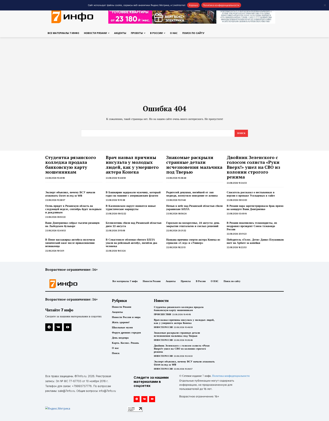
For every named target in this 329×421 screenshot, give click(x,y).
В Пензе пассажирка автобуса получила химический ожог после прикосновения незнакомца (70, 243)
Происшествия (162, 314)
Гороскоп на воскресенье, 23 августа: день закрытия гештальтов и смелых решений (192, 224)
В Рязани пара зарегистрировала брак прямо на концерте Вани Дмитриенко (255, 207)
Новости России (163, 327)
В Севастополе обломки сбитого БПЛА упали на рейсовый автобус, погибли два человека (131, 243)
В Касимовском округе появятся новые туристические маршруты (131, 207)
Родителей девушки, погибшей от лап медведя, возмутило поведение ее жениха (192, 194)
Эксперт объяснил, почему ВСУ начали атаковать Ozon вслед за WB (70, 194)
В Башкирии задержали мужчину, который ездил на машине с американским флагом (133, 194)
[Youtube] (67, 327)
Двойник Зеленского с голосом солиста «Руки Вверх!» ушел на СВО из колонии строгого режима (253, 167)
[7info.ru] (72, 16)
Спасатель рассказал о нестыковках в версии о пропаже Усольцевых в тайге (251, 194)
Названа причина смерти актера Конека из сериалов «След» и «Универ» (193, 241)
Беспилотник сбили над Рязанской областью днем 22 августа (133, 224)
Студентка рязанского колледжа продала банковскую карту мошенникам (70, 164)
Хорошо (193, 5)
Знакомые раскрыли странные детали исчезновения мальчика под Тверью (194, 164)
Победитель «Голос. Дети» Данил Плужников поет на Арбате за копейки (255, 241)
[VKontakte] (58, 327)
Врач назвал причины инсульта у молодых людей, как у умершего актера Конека (132, 164)
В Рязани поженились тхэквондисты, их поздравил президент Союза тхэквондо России (252, 226)
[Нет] (324, 5)
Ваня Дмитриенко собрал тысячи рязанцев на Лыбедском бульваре (72, 224)
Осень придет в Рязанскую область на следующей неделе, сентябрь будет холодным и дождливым (73, 209)
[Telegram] (49, 327)
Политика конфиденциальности (231, 376)
